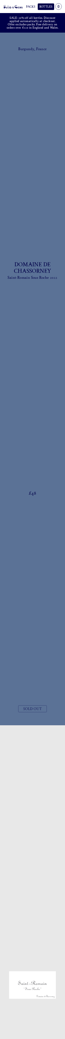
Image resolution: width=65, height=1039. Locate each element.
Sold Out (32, 708)
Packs (30, 7)
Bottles (46, 7)
